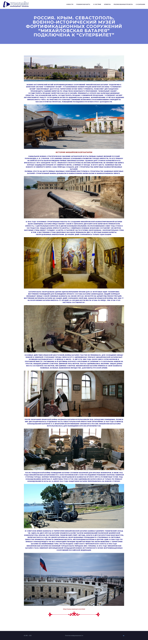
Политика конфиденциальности (74, 635)
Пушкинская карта (83, 4)
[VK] (123, 635)
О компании (140, 4)
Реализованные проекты (123, 4)
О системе (97, 4)
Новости (69, 4)
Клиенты (107, 4)
